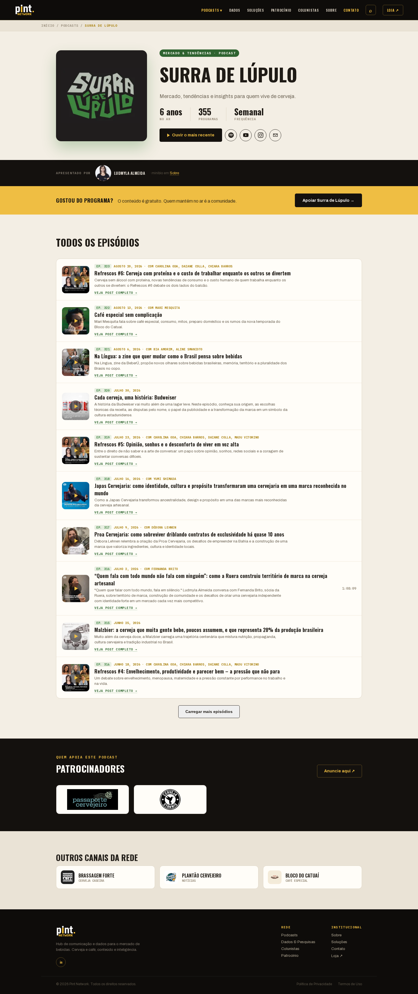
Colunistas (308, 10)
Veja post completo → (115, 293)
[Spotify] (231, 135)
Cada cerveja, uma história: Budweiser (135, 397)
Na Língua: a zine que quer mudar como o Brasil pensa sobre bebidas (168, 356)
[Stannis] (170, 799)
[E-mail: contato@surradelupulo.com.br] (275, 135)
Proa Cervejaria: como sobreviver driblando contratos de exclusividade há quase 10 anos (189, 534)
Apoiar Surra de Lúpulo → (328, 200)
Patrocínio (281, 10)
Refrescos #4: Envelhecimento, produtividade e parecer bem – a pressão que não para (187, 671)
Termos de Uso (350, 984)
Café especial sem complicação (128, 314)
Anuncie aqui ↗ (339, 771)
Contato (351, 10)
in (61, 962)
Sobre (331, 10)
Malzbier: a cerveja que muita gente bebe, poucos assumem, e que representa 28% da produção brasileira (208, 629)
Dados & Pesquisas (298, 942)
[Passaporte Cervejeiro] (92, 799)
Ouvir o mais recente (193, 135)
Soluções (255, 10)
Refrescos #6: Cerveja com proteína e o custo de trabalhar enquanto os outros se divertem (192, 273)
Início (47, 26)
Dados (234, 10)
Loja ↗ (393, 10)
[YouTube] (246, 135)
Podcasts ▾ (211, 10)
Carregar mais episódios (209, 711)
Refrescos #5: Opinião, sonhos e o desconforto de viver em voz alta (166, 444)
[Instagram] (260, 135)
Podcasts (69, 26)
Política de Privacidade (314, 984)
